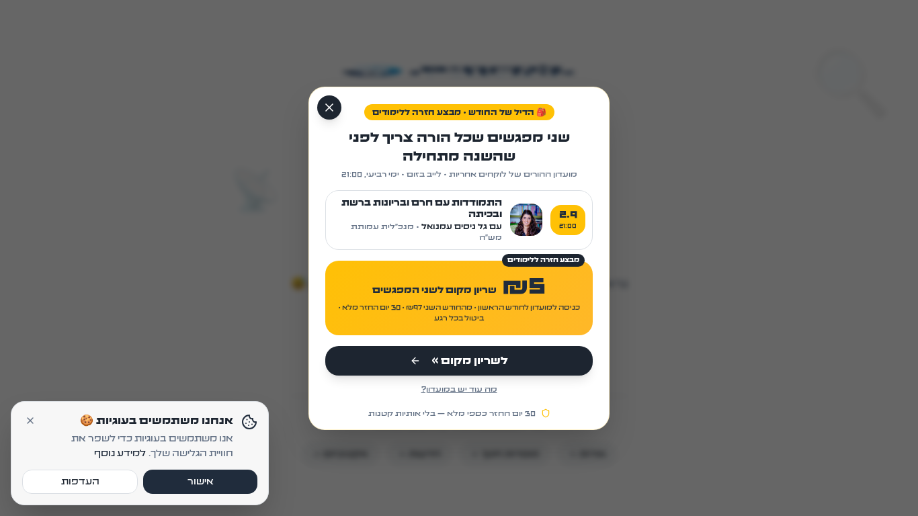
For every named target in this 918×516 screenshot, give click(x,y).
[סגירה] (329, 107)
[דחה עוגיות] (30, 421)
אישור (200, 481)
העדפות (80, 481)
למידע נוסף (120, 453)
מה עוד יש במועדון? (459, 389)
